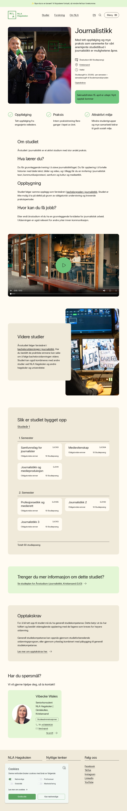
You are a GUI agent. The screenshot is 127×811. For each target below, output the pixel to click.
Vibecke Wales (47, 696)
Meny (110, 15)
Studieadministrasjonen (47, 719)
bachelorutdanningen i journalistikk (35, 349)
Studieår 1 (23, 426)
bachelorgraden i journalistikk (81, 191)
